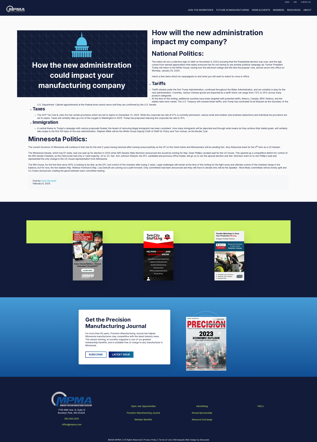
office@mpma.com (71, 424)
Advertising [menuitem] (202, 406)
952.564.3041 (72, 418)
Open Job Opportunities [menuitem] (143, 406)
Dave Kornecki (48, 180)
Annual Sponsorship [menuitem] (202, 413)
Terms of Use (165, 440)
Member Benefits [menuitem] (143, 419)
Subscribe (96, 354)
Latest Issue (121, 354)
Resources (294, 10)
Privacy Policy (150, 440)
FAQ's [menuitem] (260, 406)
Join (295, 2)
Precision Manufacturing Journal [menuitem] (143, 413)
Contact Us (306, 2)
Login (287, 2)
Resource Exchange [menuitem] (202, 419)
